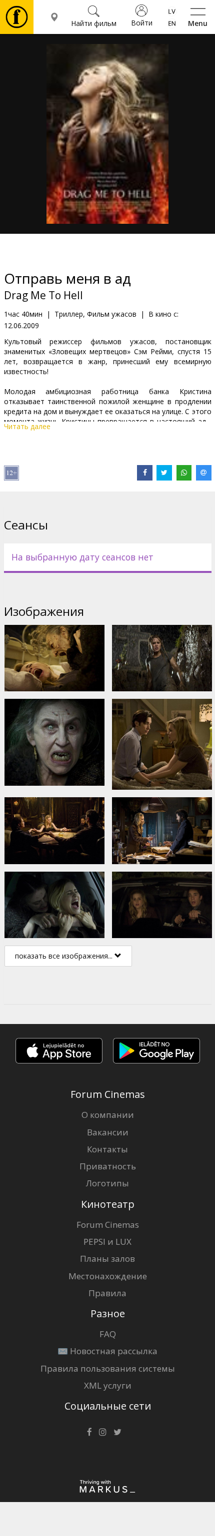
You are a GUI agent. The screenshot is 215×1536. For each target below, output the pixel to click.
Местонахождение (107, 1276)
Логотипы (107, 1183)
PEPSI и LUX (108, 1241)
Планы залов (107, 1258)
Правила (107, 1293)
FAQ (108, 1334)
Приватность (108, 1166)
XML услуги (108, 1385)
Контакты (107, 1149)
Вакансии (107, 1132)
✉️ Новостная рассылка (108, 1351)
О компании (108, 1114)
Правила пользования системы (107, 1368)
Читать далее (27, 426)
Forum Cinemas (107, 1224)
